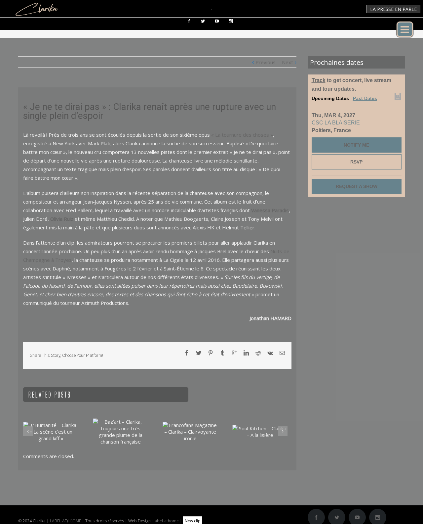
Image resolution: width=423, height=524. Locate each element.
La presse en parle (393, 9)
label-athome (166, 521)
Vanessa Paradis (270, 210)
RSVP (356, 162)
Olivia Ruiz (61, 218)
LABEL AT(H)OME (65, 521)
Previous (265, 62)
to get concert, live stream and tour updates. (351, 84)
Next (287, 62)
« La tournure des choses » (242, 134)
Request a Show (356, 186)
